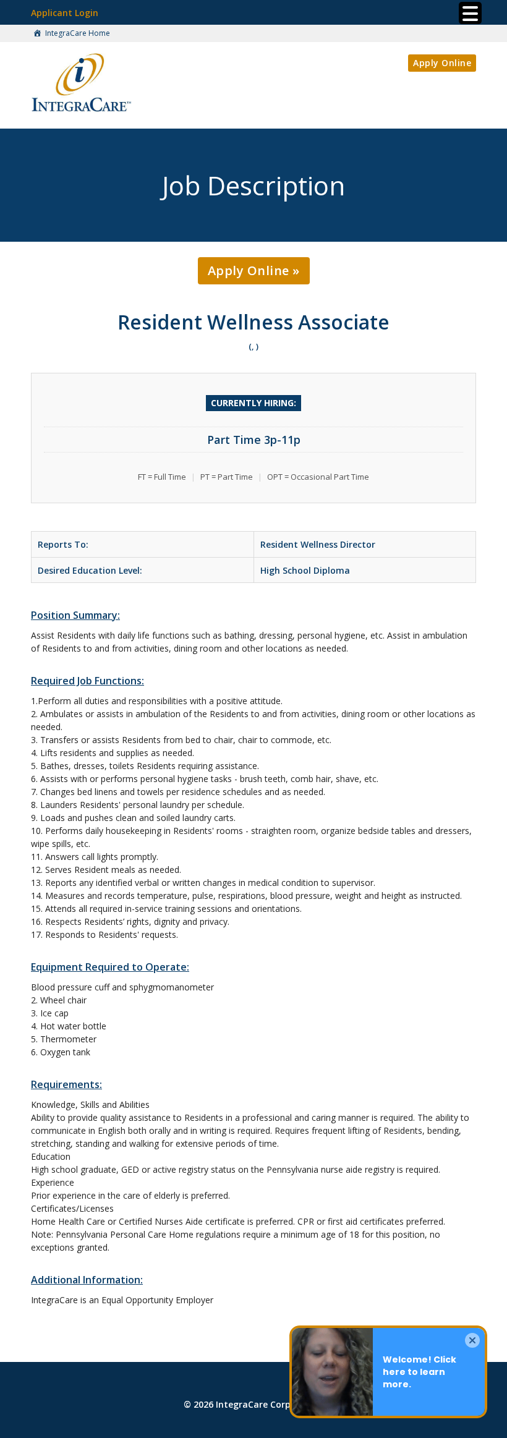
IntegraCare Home (76, 33)
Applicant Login (64, 13)
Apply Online (442, 63)
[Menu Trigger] (470, 13)
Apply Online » (254, 270)
